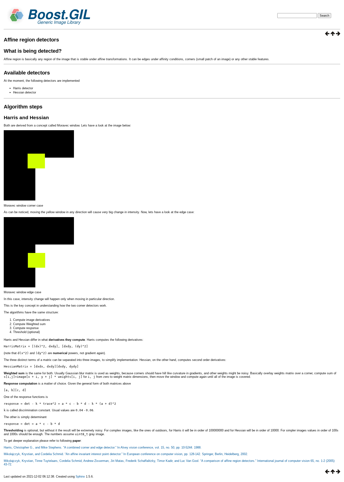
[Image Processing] (332, 35)
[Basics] (327, 35)
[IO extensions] (338, 35)
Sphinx (80, 476)
